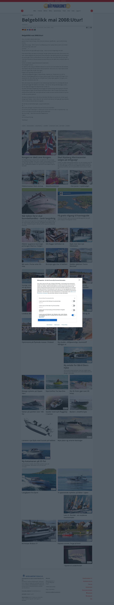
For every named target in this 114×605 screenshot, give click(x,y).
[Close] (80, 280)
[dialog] (57, 302)
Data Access (57, 324)
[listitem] (57, 298)
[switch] (73, 301)
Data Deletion (49, 324)
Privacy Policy (64, 324)
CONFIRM (47, 320)
